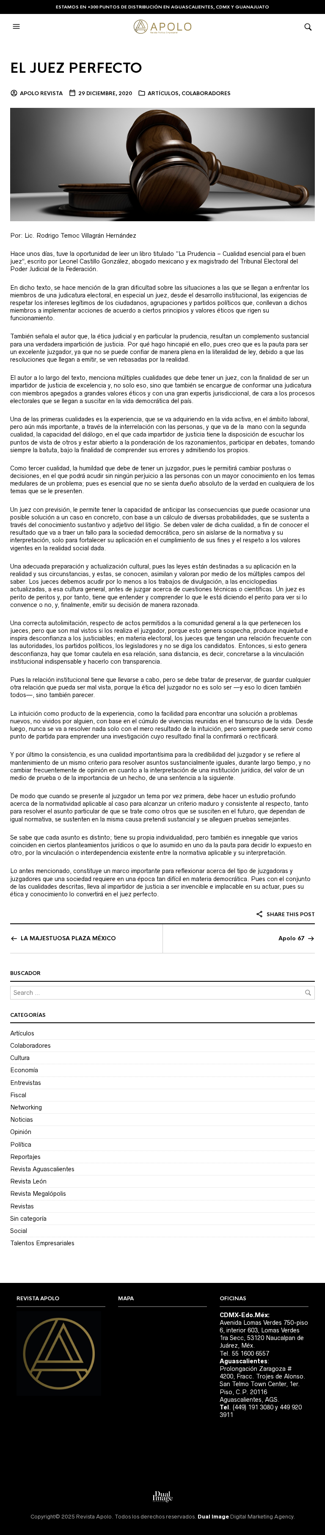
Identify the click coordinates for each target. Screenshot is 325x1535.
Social (18, 1230)
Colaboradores (206, 93)
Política (20, 1144)
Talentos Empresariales (42, 1243)
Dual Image (213, 1516)
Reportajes (25, 1156)
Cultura (20, 1057)
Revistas (22, 1206)
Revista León (28, 1181)
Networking (26, 1107)
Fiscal (18, 1095)
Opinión (20, 1132)
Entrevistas (25, 1082)
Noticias (21, 1119)
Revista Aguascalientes (42, 1169)
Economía (24, 1070)
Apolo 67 (291, 938)
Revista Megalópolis (38, 1193)
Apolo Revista (41, 93)
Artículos (163, 93)
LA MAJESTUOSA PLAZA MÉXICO (68, 938)
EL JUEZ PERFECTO (76, 68)
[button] (17, 26)
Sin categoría (28, 1218)
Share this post (290, 914)
